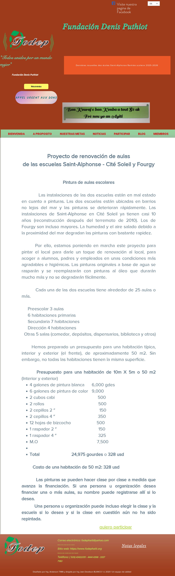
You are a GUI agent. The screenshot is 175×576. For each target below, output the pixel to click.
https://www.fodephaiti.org (86, 548)
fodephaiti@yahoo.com (95, 540)
